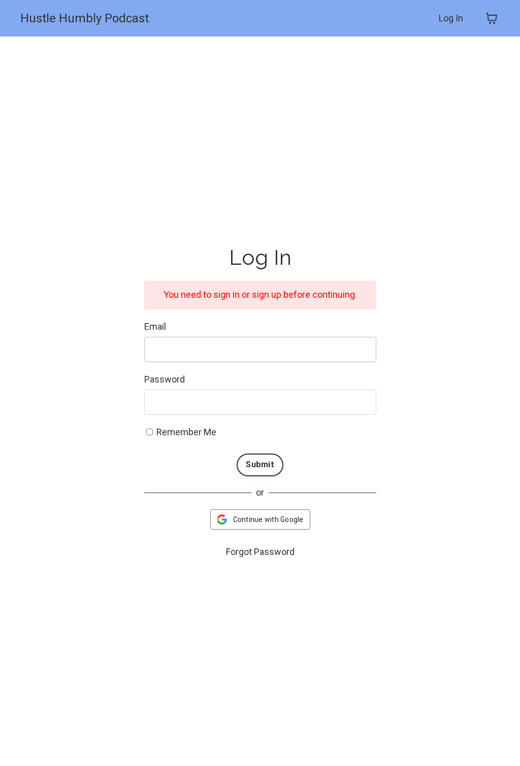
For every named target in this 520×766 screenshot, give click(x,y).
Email (155, 326)
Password (164, 379)
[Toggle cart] (491, 18)
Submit (260, 464)
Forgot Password (260, 551)
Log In (451, 18)
